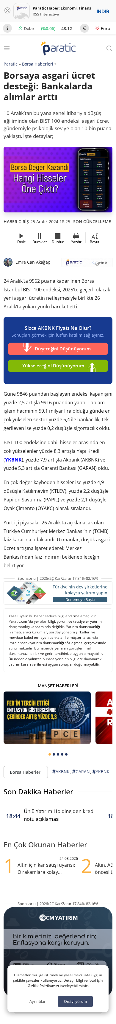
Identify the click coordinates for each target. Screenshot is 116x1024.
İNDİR (103, 11)
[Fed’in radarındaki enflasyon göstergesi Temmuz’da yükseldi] (47, 718)
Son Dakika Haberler (38, 791)
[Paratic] (58, 49)
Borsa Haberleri (37, 64)
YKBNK (13, 459)
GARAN (81, 772)
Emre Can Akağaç (32, 262)
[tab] (49, 754)
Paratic (11, 64)
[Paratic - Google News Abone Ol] (87, 264)
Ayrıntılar (37, 1001)
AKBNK (61, 772)
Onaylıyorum (75, 1001)
